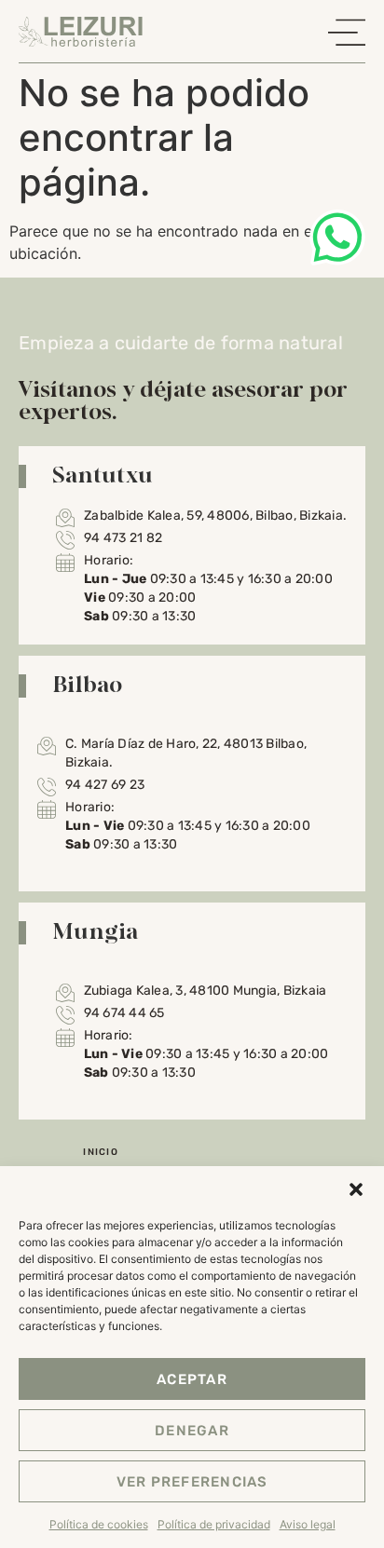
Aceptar (192, 1379)
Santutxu (102, 474)
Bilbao (87, 684)
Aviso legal (308, 1524)
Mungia (95, 930)
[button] (356, 1189)
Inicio (100, 1152)
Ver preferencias (192, 1481)
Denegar (192, 1430)
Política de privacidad (214, 1524)
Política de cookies (98, 1524)
